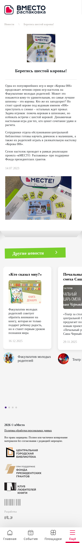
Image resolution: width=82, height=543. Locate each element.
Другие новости (28, 253)
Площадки (53, 538)
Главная (9, 538)
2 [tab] (10, 408)
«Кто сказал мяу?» (25, 274)
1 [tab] (6, 408)
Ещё (72, 538)
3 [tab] (13, 408)
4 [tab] (17, 408)
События (31, 538)
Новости (9, 24)
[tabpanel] (30, 317)
